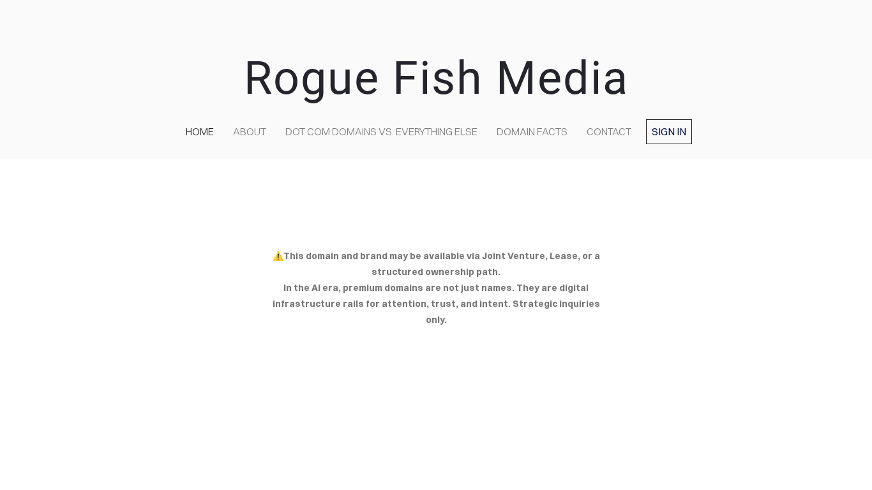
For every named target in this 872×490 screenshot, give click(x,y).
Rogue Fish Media (436, 78)
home (200, 131)
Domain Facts (532, 131)
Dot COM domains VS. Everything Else (381, 131)
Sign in (669, 131)
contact (609, 131)
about (249, 131)
